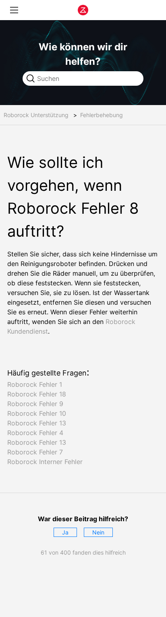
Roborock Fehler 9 (35, 404)
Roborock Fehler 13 (36, 423)
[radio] (65, 532)
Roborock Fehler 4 (35, 433)
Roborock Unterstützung (36, 114)
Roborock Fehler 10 (36, 413)
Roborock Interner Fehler (45, 462)
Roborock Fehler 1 (34, 384)
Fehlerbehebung (101, 114)
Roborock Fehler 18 (36, 394)
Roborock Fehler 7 (35, 452)
